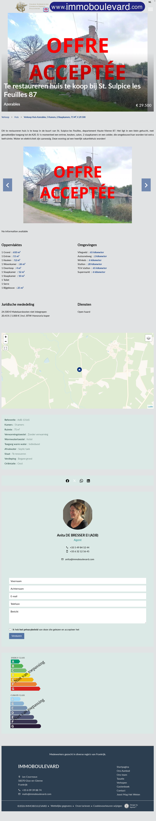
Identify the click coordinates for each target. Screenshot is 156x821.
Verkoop (5, 117)
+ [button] (6, 337)
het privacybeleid (29, 629)
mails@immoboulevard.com (36, 794)
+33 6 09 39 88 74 (32, 790)
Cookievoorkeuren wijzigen (107, 805)
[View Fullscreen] (5, 348)
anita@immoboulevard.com (79, 559)
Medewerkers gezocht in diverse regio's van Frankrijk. (77, 754)
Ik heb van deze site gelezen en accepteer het (46, 629)
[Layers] (148, 338)
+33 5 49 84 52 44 (79, 547)
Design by (134, 806)
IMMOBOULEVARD (38, 766)
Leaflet (150, 406)
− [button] (6, 341)
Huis (16, 117)
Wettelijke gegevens (61, 805)
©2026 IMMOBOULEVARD (32, 806)
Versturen (17, 636)
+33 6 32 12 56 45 (79, 551)
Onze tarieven (82, 805)
